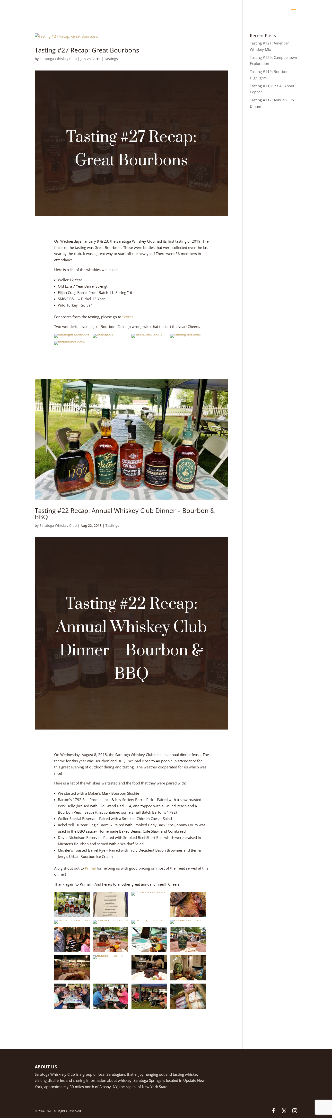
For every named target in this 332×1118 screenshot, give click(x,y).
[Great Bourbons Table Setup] (149, 337)
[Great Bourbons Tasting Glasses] (188, 337)
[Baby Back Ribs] (188, 917)
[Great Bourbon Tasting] (72, 337)
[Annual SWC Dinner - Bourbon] (72, 1008)
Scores (127, 316)
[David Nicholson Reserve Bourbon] (149, 980)
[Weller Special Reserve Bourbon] (188, 952)
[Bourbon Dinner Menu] (110, 917)
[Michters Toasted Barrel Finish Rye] (188, 980)
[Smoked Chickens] (148, 895)
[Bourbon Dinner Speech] (72, 952)
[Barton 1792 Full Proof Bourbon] (110, 952)
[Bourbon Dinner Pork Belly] (149, 952)
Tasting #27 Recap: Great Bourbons (87, 50)
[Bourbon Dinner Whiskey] (72, 917)
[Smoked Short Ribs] (72, 923)
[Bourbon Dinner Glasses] (188, 923)
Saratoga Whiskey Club (58, 58)
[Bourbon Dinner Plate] (110, 959)
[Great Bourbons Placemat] (72, 345)
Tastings (111, 58)
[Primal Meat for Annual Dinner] (188, 1008)
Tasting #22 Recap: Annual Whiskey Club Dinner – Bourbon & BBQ (125, 513)
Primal (90, 868)
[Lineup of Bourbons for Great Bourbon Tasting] (110, 337)
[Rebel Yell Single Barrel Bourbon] (72, 980)
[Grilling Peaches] (146, 923)
